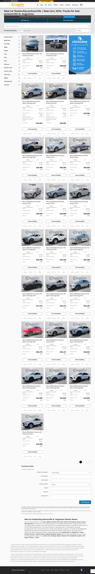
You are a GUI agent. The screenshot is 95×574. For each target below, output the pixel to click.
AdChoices (26, 572)
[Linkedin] (82, 570)
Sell (45, 5)
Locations (67, 5)
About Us (81, 5)
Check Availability (32, 73)
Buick (19, 30)
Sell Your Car (25, 20)
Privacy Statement (54, 570)
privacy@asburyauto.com (50, 513)
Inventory (43, 570)
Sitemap (67, 570)
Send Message (85, 502)
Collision (55, 5)
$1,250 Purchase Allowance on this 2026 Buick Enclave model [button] (28, 118)
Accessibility (62, 570)
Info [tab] (38, 58)
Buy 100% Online (68, 20)
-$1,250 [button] (40, 116)
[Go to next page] (89, 462)
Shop (41, 5)
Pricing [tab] (27, 58)
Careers (61, 5)
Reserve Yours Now (69, 17)
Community (75, 5)
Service (50, 5)
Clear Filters (27, 30)
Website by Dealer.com (18, 570)
